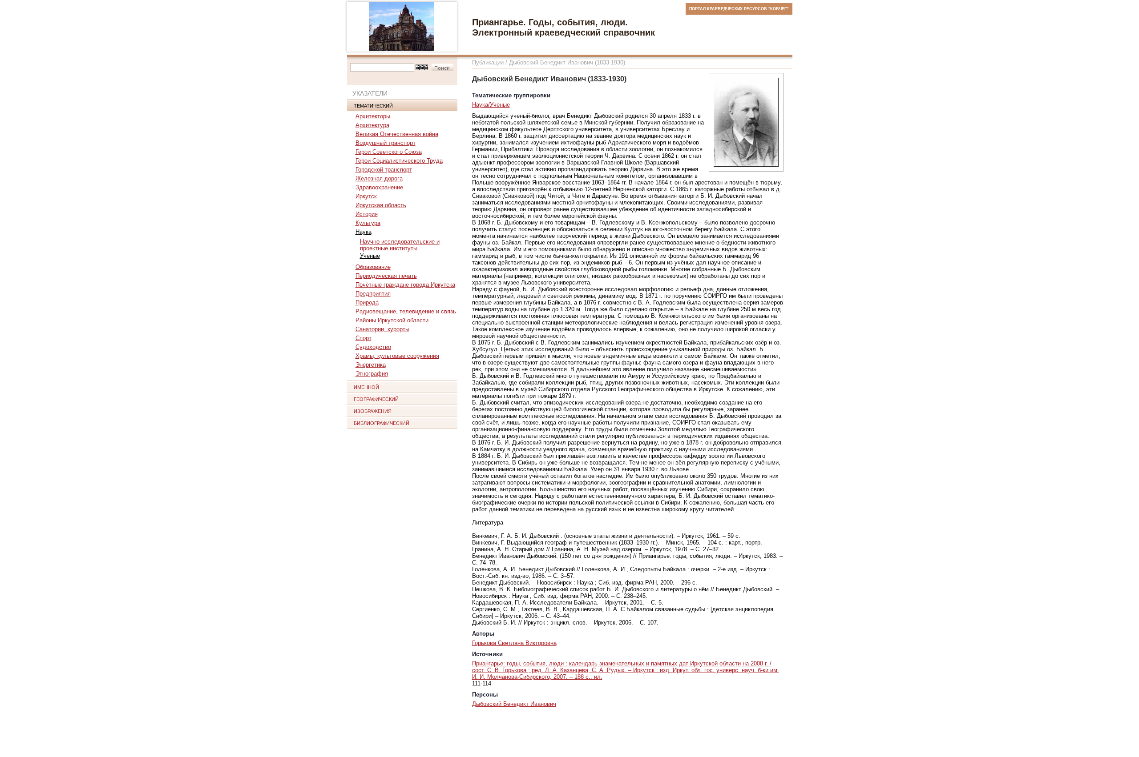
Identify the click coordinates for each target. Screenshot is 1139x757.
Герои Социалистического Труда (399, 160)
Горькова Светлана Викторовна (514, 643)
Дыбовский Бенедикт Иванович (514, 704)
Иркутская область (380, 205)
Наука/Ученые (491, 104)
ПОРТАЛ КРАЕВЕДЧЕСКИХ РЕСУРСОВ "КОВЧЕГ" (738, 9)
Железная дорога (379, 178)
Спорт (363, 338)
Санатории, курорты (382, 329)
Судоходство (373, 347)
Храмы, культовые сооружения (397, 355)
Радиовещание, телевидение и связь (405, 311)
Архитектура (372, 125)
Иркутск (366, 196)
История (366, 214)
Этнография (371, 373)
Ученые (370, 255)
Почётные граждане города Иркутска (405, 284)
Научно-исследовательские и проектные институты (400, 245)
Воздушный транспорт (385, 143)
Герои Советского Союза (388, 151)
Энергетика (370, 364)
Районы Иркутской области (391, 320)
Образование (373, 267)
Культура (367, 223)
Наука (363, 231)
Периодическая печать (386, 275)
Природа (367, 302)
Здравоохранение (379, 187)
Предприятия (373, 293)
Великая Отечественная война (396, 134)
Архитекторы (372, 116)
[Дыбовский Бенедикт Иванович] (746, 122)
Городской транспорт (383, 169)
